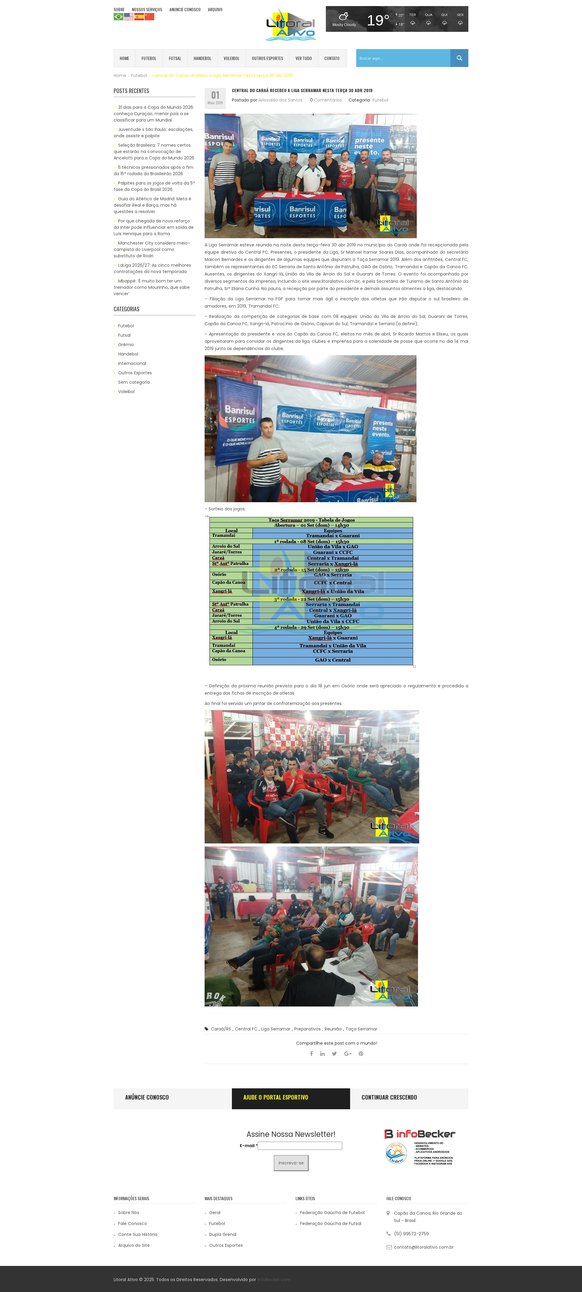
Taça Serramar (361, 1029)
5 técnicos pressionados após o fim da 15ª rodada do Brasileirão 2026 (153, 170)
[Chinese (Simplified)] (150, 16)
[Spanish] (139, 16)
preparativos (307, 1029)
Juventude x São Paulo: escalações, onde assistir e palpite (153, 132)
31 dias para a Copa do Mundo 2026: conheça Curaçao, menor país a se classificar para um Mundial (154, 113)
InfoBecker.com (274, 1280)
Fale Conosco (132, 1223)
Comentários (328, 100)
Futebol (149, 58)
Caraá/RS (221, 1029)
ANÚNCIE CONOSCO (147, 1097)
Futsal (175, 58)
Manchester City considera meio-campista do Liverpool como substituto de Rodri (152, 249)
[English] (129, 16)
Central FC (246, 1029)
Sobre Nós (128, 1213)
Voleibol (231, 58)
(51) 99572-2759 (411, 1234)
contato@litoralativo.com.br (424, 1247)
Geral (214, 1213)
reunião (333, 1029)
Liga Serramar (275, 1029)
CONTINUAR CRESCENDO (389, 1097)
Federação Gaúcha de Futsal (330, 1223)
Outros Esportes (267, 58)
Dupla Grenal (222, 1234)
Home (124, 58)
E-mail (249, 1146)
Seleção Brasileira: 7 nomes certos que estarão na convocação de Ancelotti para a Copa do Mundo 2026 (154, 151)
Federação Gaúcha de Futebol (332, 1213)
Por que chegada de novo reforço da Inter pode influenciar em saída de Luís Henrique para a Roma (154, 227)
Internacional (132, 363)
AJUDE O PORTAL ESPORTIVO (275, 1097)
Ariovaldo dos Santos (281, 100)
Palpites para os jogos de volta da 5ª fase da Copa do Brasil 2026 (154, 186)
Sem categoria (134, 382)
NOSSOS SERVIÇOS (147, 9)
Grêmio (126, 345)
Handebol (202, 58)
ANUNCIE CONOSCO (185, 9)
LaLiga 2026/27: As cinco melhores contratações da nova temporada (152, 268)
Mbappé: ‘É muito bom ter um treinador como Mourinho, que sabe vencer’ (152, 287)
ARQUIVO (215, 9)
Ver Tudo (304, 58)
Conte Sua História (137, 1234)
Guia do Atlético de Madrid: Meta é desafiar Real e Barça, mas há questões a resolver (152, 205)
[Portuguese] (119, 16)
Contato (332, 58)
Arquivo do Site (134, 1245)
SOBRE (119, 9)
